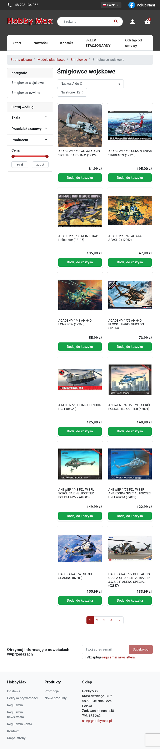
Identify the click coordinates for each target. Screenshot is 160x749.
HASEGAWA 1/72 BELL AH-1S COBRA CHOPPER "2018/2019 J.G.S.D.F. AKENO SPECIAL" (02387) (129, 579)
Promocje (52, 691)
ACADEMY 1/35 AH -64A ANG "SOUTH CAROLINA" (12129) (79, 153)
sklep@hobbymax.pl (97, 721)
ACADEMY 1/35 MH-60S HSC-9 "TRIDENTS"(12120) (130, 153)
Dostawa (13, 691)
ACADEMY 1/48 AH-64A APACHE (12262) (125, 238)
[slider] (13, 156)
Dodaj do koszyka (80, 178)
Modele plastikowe (51, 60)
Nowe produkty (56, 698)
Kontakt (13, 731)
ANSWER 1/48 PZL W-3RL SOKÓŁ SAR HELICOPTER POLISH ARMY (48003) (76, 493)
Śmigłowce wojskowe (27, 83)
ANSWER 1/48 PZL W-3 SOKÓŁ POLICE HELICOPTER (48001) (129, 407)
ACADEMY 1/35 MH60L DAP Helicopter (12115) (78, 238)
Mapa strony (16, 738)
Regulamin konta (19, 724)
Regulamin (15, 705)
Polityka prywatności (22, 698)
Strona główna (21, 60)
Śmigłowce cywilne (25, 93)
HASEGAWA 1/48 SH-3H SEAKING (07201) (75, 576)
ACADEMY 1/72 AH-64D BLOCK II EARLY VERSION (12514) (126, 324)
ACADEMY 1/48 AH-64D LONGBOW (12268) (75, 322)
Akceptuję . (111, 657)
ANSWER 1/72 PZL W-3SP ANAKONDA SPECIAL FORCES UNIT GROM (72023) (129, 493)
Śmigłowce (79, 60)
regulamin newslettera (118, 657)
